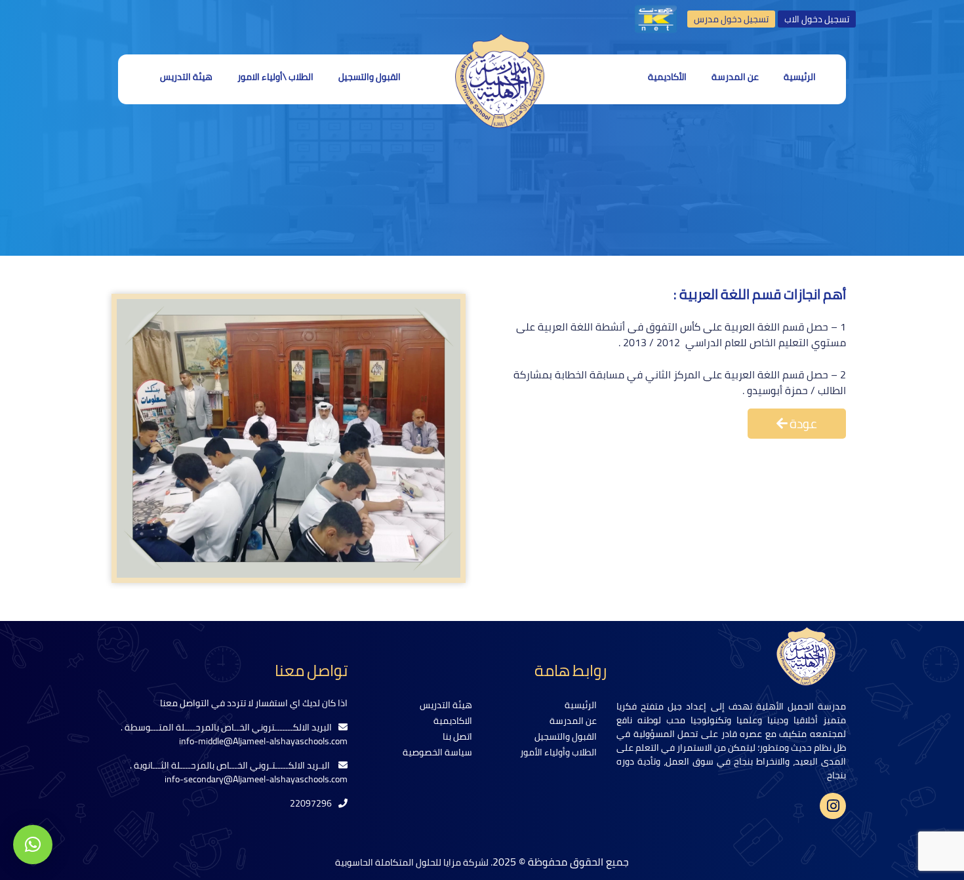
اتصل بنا (457, 736)
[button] (32, 844)
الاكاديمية (452, 720)
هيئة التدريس (186, 76)
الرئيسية (800, 76)
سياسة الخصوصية (437, 752)
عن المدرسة (735, 76)
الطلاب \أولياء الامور (275, 76)
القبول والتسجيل (369, 76)
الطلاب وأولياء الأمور (558, 752)
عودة (802, 423)
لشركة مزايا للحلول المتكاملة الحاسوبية (413, 862)
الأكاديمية (667, 76)
